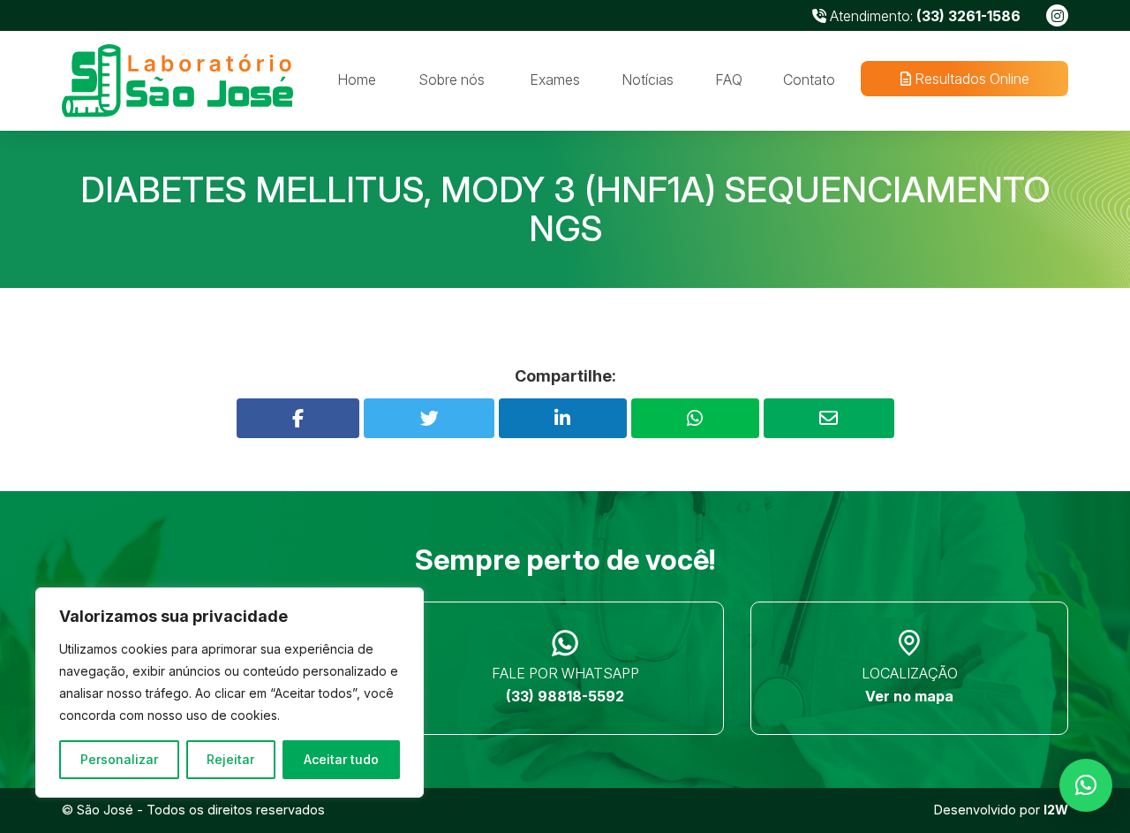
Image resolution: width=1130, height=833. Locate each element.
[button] (1085, 785)
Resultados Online (969, 78)
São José (105, 809)
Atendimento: (923, 16)
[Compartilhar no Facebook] (298, 418)
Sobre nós (451, 79)
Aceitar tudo (341, 759)
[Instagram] (1057, 15)
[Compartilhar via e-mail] (829, 418)
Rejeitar (230, 759)
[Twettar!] (429, 418)
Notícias (648, 79)
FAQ (728, 79)
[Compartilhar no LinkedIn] (563, 418)
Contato (809, 79)
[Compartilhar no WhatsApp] (695, 418)
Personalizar (119, 759)
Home (356, 79)
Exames (555, 79)
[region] (229, 692)
